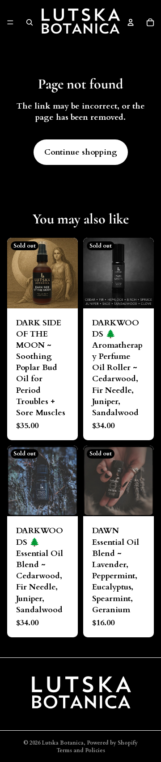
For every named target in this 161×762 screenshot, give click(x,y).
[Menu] (10, 22)
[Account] (130, 22)
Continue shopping (80, 152)
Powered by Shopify (112, 742)
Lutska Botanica (63, 742)
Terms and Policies (80, 750)
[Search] (29, 22)
